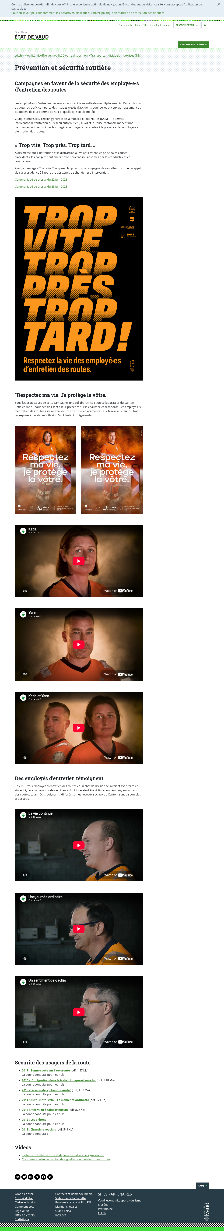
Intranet (60, 1215)
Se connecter (185, 25)
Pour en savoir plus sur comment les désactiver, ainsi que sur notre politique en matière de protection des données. (88, 13)
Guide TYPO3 (63, 1211)
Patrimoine (105, 1209)
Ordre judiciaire (25, 1202)
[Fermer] (219, 4)
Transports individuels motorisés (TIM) (115, 55)
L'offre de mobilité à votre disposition (63, 55)
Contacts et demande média (74, 1194)
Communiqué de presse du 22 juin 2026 (41, 179)
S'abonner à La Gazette (70, 1198)
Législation (135, 25)
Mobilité (30, 55)
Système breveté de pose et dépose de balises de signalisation (63, 1155)
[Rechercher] (205, 25)
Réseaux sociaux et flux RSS (73, 1202)
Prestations (166, 25)
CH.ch (102, 1213)
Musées (103, 1205)
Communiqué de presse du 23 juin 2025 (41, 187)
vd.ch (18, 55)
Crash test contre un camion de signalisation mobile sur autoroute (66, 1159)
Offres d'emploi (151, 25)
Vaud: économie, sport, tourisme (119, 1200)
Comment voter (25, 1207)
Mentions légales (66, 1207)
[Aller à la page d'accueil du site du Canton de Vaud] (54, 35)
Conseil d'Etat (24, 1198)
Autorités (124, 25)
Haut (201, 1185)
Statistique (22, 1219)
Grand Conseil (24, 1194)
